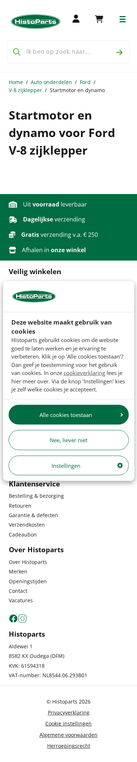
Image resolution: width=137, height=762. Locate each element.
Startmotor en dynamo (77, 90)
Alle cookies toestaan (65, 414)
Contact (18, 590)
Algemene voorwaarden (68, 734)
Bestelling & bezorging (36, 495)
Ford (85, 82)
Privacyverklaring (69, 712)
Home (16, 82)
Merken (18, 571)
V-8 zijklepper (25, 90)
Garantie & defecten (33, 515)
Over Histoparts (28, 561)
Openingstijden (28, 581)
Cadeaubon (23, 534)
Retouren (20, 505)
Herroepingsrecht (68, 745)
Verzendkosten (27, 524)
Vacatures (21, 600)
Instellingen (66, 465)
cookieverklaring (84, 372)
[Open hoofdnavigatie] (122, 19)
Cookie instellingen (68, 723)
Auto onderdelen (51, 82)
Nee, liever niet (68, 440)
